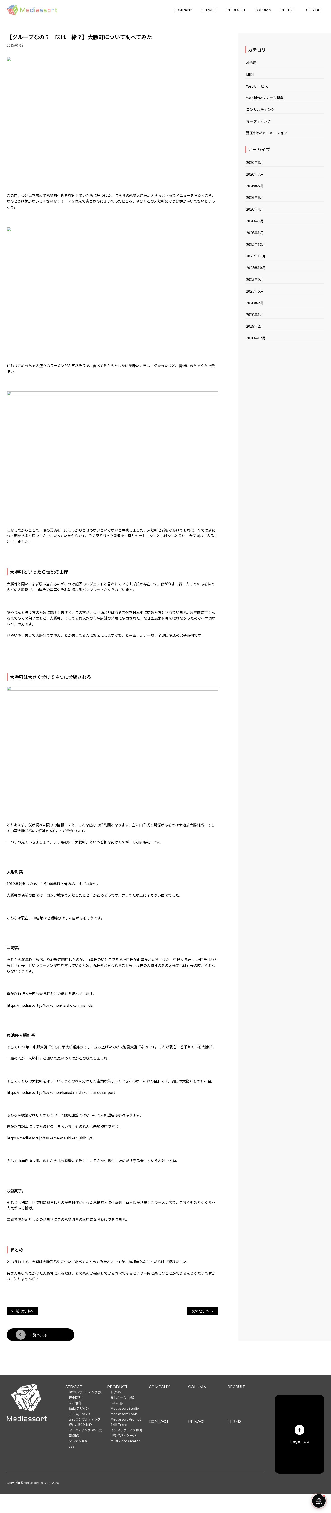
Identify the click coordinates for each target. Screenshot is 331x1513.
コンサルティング (260, 109)
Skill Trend (119, 1424)
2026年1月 (254, 232)
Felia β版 (117, 1402)
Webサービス (257, 86)
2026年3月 (254, 220)
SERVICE (209, 10)
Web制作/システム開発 (265, 97)
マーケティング (258, 121)
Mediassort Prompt (126, 1419)
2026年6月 (254, 185)
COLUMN (263, 10)
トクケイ (117, 1392)
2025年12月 (255, 244)
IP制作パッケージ (123, 1435)
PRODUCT (236, 10)
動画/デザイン (79, 1408)
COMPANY (182, 10)
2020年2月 (254, 302)
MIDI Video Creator (125, 1440)
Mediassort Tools (124, 1413)
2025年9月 (254, 279)
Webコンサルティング (84, 1419)
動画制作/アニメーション (266, 132)
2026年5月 (254, 197)
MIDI (250, 74)
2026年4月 (254, 209)
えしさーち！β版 (122, 1397)
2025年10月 (255, 267)
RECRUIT (288, 10)
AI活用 (251, 62)
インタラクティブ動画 (126, 1429)
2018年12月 (255, 337)
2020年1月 (254, 314)
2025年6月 (254, 291)
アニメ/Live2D (79, 1413)
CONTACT (315, 10)
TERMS (234, 1421)
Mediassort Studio (125, 1408)
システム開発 (78, 1440)
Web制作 (75, 1402)
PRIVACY (196, 1421)
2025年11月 (255, 256)
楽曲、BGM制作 (80, 1424)
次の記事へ (200, 1311)
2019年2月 (254, 326)
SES (71, 1446)
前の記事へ (25, 1311)
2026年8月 (254, 162)
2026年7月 (254, 174)
